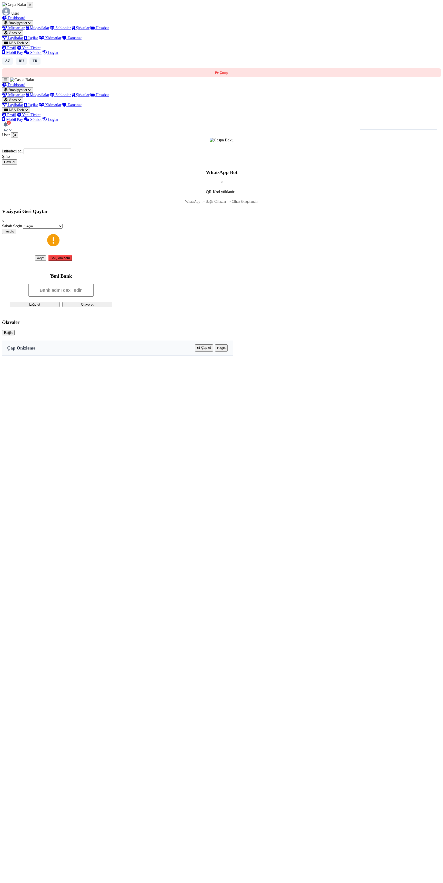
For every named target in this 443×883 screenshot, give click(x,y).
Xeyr (40, 258)
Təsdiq (9, 231)
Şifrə (6, 156)
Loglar (52, 52)
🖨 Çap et (204, 348)
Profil (11, 48)
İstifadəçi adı (12, 151)
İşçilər (32, 38)
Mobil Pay (14, 52)
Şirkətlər (82, 28)
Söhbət (35, 52)
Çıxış (223, 73)
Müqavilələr (39, 28)
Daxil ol (9, 162)
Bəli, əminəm (60, 258)
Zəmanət (74, 38)
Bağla (8, 333)
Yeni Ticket (31, 48)
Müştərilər (16, 28)
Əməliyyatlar (17, 23)
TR (35, 61)
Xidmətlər (52, 38)
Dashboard (16, 18)
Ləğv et (34, 304)
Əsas (13, 33)
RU (21, 61)
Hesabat (102, 28)
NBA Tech (16, 43)
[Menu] (5, 80)
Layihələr (15, 38)
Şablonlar (62, 28)
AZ (7, 61)
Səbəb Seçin (12, 226)
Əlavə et (87, 304)
